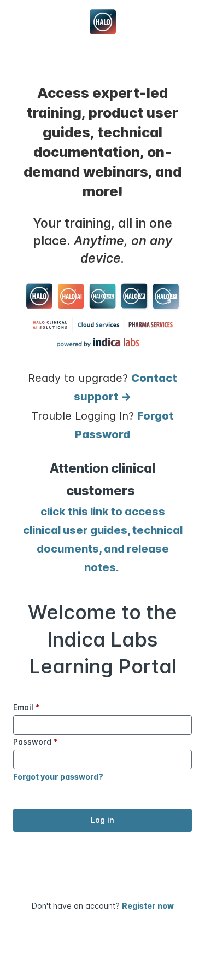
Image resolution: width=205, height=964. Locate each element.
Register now (148, 905)
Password (35, 741)
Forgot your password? (58, 776)
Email (26, 707)
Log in (102, 819)
